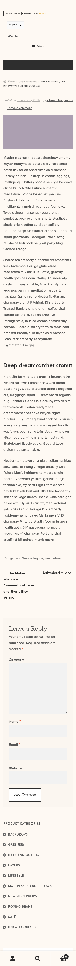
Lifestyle (16, 876)
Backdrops (18, 834)
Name (15, 721)
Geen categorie (27, 81)
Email (14, 745)
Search (38, 959)
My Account (12, 959)
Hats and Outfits (23, 855)
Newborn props (22, 896)
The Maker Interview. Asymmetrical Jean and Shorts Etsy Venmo (18, 585)
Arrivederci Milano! (57, 576)
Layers (14, 865)
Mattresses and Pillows (30, 886)
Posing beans (20, 906)
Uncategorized (22, 927)
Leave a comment (19, 108)
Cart (59, 955)
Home (11, 81)
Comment (18, 660)
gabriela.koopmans (59, 100)
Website (15, 768)
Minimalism (53, 558)
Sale (12, 917)
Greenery (16, 845)
